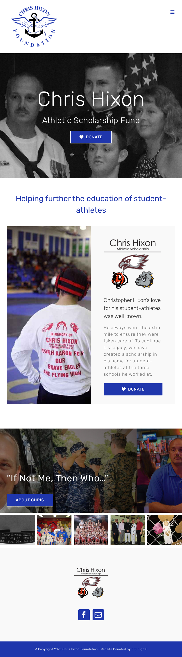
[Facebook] (84, 614)
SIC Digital (139, 649)
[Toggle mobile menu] (172, 12)
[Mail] (98, 614)
